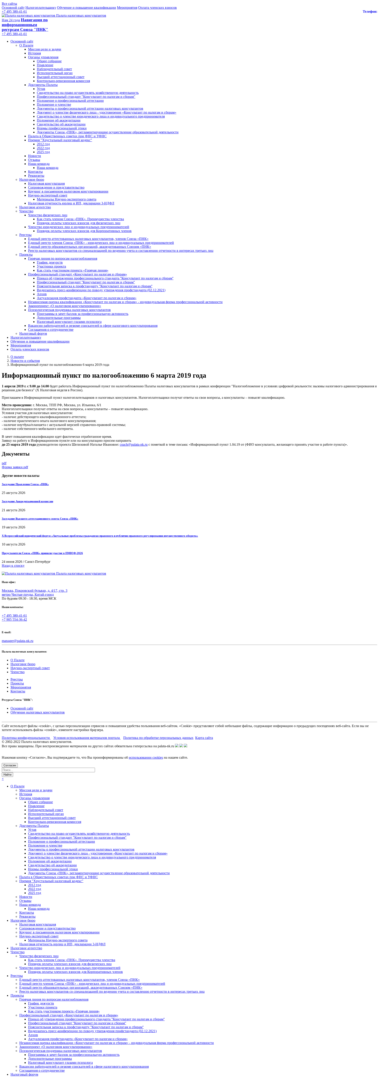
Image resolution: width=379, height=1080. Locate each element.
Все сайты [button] (9, 3)
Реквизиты (36, 175)
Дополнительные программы (59, 318)
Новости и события (25, 361)
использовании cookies (146, 757)
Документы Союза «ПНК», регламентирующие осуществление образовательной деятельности (108, 132)
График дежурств (50, 262)
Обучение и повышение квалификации (86, 7)
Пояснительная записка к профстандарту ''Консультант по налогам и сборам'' (94, 286)
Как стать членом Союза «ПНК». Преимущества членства (80, 219)
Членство (26, 211)
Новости (34, 156)
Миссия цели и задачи (44, 49)
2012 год (43, 144)
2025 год (43, 152)
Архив (42, 294)
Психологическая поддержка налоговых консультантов (69, 310)
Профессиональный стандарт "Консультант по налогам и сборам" (86, 96)
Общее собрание (49, 61)
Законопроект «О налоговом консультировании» (64, 306)
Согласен (10, 765)
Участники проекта (51, 266)
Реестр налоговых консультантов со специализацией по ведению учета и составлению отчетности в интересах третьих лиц (120, 250)
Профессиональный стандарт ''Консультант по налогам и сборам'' (86, 282)
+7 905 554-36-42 (14, 619)
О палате (17, 357)
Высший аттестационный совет (60, 77)
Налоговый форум (33, 333)
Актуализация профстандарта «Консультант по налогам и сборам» (86, 298)
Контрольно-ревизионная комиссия (63, 81)
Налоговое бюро (31, 179)
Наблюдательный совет (54, 69)
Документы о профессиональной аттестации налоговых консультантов (90, 108)
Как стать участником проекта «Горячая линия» (72, 270)
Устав (41, 89)
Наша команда (39, 164)
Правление (45, 65)
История (34, 53)
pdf (4, 463)
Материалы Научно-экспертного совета (66, 199)
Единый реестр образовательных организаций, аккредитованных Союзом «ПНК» (89, 247)
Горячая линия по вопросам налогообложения (62, 258)
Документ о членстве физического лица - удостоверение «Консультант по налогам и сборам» (106, 112)
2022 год (43, 148)
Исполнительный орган (55, 73)
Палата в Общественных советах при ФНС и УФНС (67, 136)
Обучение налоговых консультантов (38, 712)
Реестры (25, 235)
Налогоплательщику (40, 7)
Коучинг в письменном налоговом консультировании (68, 191)
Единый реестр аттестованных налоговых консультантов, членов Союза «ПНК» (88, 239)
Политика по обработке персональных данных (158, 738)
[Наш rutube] (181, 746)
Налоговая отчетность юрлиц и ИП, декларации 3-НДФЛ (71, 203)
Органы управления (43, 57)
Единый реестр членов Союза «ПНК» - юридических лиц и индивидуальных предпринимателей (101, 243)
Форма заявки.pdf (15, 467)
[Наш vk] (177, 746)
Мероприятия (127, 7)
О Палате (26, 45)
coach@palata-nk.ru (134, 444)
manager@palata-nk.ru (17, 641)
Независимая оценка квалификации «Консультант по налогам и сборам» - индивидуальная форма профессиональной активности (125, 302)
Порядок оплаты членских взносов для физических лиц (78, 223)
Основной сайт (13, 7)
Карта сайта (204, 738)
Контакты (35, 171)
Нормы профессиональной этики (62, 128)
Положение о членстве (54, 104)
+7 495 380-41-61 (14, 11)
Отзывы (34, 160)
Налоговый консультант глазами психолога (69, 322)
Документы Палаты (43, 85)
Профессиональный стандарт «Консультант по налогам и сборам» (77, 274)
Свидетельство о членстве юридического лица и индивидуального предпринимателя (101, 116)
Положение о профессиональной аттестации (70, 100)
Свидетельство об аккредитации (61, 124)
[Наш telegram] (185, 746)
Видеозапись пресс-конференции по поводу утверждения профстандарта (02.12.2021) (101, 290)
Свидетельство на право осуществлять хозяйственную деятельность (88, 93)
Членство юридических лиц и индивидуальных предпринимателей (78, 227)
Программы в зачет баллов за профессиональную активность (82, 314)
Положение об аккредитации (58, 120)
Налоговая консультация (46, 183)
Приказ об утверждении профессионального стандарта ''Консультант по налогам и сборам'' (105, 278)
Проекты (26, 254)
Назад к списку (13, 565)
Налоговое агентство (35, 207)
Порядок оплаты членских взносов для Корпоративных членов (84, 231)
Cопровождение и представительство (56, 187)
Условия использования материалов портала (87, 738)
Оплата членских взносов (157, 7)
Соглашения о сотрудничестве (50, 329)
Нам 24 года (11, 20)
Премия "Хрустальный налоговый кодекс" (60, 140)
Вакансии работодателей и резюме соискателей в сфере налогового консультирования (92, 325)
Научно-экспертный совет (47, 195)
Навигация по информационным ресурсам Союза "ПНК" (25, 25)
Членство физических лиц (47, 215)
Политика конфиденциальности (26, 738)
